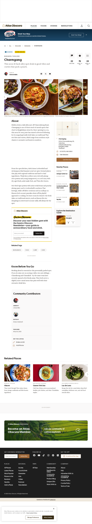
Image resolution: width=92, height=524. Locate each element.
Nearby (7, 482)
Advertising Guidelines (65, 476)
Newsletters (22, 485)
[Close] (54, 509)
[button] (72, 56)
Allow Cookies (48, 517)
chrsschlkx (16, 308)
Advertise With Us (67, 473)
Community (51, 464)
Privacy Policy (46, 237)
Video (20, 479)
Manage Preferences (33, 517)
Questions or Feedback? (46, 499)
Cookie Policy (65, 483)
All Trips (35, 467)
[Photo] (74, 174)
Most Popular (9, 473)
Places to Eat (8, 476)
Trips (34, 464)
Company (64, 464)
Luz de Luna (66, 386)
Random (7, 479)
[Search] (88, 25)
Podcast (21, 482)
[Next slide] (87, 97)
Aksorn (7, 386)
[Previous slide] (4, 97)
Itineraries (21, 473)
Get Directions (67, 159)
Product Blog (51, 478)
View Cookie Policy (31, 513)
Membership (51, 467)
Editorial (22, 464)
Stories (20, 467)
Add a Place (8, 485)
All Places (7, 467)
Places (7, 464)
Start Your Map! (76, 35)
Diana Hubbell (18, 322)
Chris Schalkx (13, 74)
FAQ (62, 470)
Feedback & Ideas (51, 471)
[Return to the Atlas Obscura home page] (12, 25)
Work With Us (51, 484)
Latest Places (8, 470)
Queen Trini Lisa (39, 386)
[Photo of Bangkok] (61, 220)
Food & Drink (22, 470)
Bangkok (69, 218)
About (63, 467)
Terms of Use (18, 238)
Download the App (72, 456)
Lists (19, 476)
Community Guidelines (51, 475)
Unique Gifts (51, 481)
